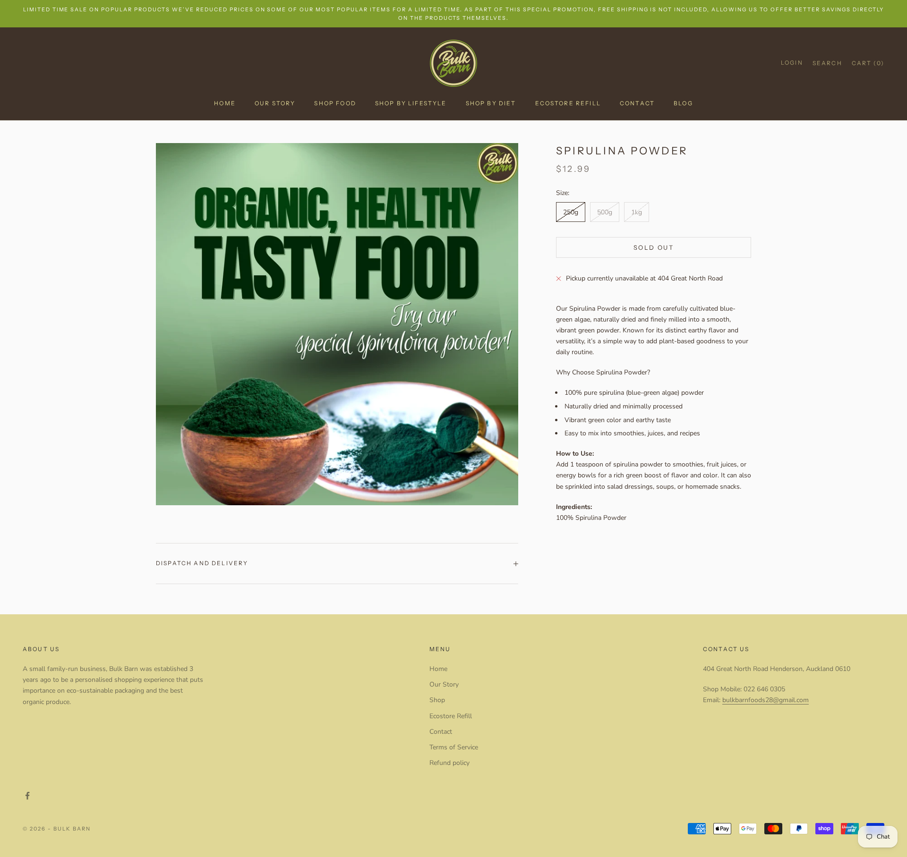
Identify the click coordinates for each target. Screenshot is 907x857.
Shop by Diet (491, 103)
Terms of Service (453, 747)
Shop (437, 700)
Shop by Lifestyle (411, 103)
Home (225, 103)
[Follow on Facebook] (27, 795)
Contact (637, 103)
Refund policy (449, 762)
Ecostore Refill (568, 103)
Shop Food (335, 103)
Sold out (653, 247)
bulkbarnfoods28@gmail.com (765, 700)
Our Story (275, 103)
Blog (683, 103)
